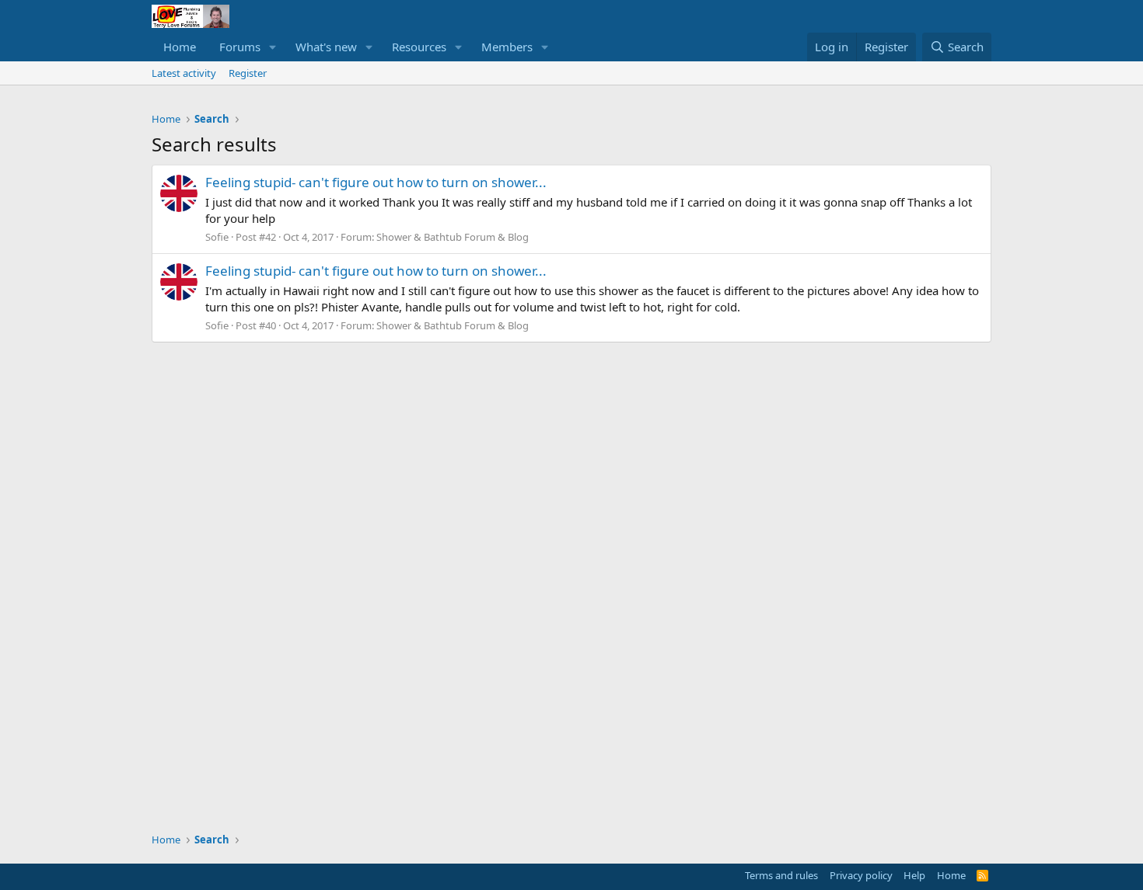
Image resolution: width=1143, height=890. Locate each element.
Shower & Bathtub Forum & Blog (452, 237)
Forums (239, 46)
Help (914, 875)
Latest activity (184, 73)
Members (507, 46)
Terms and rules (781, 875)
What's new (326, 46)
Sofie (217, 237)
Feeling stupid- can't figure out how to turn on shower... (376, 182)
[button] (273, 47)
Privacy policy (861, 875)
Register (248, 73)
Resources (419, 46)
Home (179, 46)
